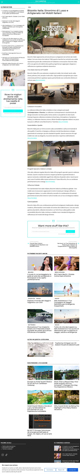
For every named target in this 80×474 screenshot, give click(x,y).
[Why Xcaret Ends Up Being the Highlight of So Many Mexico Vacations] (66, 397)
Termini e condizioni (7, 449)
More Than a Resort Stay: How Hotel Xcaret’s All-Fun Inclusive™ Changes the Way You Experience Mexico (66, 384)
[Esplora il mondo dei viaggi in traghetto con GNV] (39, 290)
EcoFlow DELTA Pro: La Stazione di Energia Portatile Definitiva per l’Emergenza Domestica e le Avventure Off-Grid (12, 48)
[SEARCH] (78, 2)
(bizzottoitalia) (32, 138)
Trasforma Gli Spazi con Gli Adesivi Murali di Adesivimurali (67, 344)
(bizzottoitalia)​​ (40, 80)
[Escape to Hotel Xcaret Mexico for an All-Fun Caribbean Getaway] (39, 373)
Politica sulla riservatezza (8, 446)
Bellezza (30, 272)
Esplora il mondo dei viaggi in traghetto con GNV (39, 301)
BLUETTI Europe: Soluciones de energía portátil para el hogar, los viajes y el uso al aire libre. (39, 433)
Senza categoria (60, 272)
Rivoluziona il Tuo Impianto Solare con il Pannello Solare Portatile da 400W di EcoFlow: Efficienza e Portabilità (39, 329)
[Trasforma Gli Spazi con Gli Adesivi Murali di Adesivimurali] (40, 349)
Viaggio (38, 298)
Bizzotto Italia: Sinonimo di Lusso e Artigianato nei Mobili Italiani (12, 64)
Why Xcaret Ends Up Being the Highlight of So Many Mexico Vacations (66, 407)
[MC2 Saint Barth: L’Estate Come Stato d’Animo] (66, 263)
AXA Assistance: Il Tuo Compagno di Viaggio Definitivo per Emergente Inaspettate (64, 303)
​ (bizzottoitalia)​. (32, 198)
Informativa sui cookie (7, 447)
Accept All (72, 469)
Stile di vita (31, 298)
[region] (40, 468)
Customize (50, 469)
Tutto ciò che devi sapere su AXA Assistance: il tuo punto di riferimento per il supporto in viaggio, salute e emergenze (66, 329)
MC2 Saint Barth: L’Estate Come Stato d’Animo (64, 275)
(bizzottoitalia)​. (63, 122)
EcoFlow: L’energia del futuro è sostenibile (11, 53)
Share (29, 19)
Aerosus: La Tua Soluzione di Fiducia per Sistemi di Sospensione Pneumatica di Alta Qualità (13, 59)
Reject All (61, 469)
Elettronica (31, 324)
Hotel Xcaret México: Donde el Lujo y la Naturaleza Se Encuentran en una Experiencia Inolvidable (39, 408)
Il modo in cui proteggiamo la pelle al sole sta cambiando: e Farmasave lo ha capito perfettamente (39, 276)
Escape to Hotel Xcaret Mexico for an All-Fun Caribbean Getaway (39, 383)
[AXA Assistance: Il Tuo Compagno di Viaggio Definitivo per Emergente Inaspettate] (66, 290)
